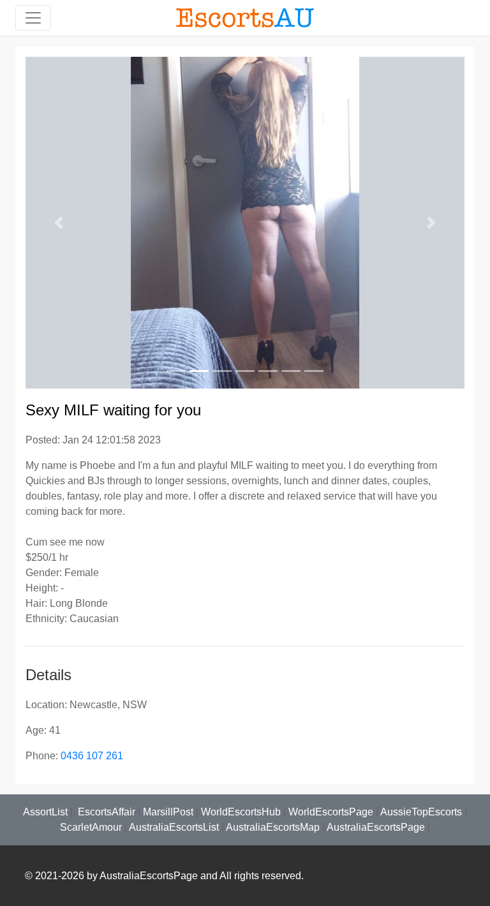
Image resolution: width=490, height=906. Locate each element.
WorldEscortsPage (330, 811)
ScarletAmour (91, 827)
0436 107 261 (92, 755)
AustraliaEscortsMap (273, 827)
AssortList (45, 811)
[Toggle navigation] (33, 18)
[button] (58, 223)
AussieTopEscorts (421, 811)
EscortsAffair (105, 811)
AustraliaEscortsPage (376, 827)
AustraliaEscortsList (174, 827)
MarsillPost (168, 811)
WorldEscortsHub (241, 811)
